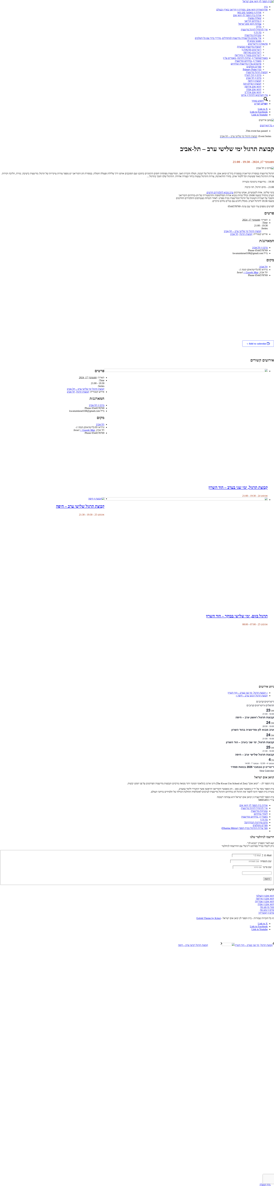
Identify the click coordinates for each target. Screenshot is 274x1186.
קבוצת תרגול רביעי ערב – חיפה (252, 695)
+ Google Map (250, 272)
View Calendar (266, 770)
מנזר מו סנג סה (267, 907)
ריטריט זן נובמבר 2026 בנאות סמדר (252, 767)
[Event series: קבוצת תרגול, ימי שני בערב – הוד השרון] (240, 495)
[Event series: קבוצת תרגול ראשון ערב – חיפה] (261, 713)
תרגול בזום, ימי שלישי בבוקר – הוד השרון (237, 616)
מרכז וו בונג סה (267, 910)
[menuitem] (134, 6)
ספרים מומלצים (260, 825)
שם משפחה (265, 861)
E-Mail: (266, 855)
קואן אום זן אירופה (265, 898)
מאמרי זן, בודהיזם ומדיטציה (254, 816)
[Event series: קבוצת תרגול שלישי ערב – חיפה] (77, 514)
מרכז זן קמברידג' (266, 912)
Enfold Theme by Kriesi (208, 918)
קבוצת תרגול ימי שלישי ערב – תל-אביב (242, 231)
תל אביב (234, 234)
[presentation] (186, 371)
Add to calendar (257, 343)
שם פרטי (267, 867)
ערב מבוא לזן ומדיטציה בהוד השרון (252, 729)
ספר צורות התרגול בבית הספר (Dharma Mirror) (244, 828)
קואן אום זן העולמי (265, 895)
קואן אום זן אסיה (266, 904)
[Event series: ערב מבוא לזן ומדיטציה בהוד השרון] (261, 726)
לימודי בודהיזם (261, 814)
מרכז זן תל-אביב (260, 247)
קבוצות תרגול (246, 234)
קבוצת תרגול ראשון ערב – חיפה (254, 717)
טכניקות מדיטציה (259, 811)
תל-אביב (263, 266)
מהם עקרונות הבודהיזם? (256, 822)
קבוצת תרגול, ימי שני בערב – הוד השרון (238, 487)
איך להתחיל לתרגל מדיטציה (254, 808)
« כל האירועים (267, 125)
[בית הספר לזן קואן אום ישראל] (258, 1)
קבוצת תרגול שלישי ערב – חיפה (80, 506)
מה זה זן (264, 819)
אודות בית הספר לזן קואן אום (253, 805)
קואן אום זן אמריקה (264, 901)
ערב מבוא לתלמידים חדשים (220, 192)
